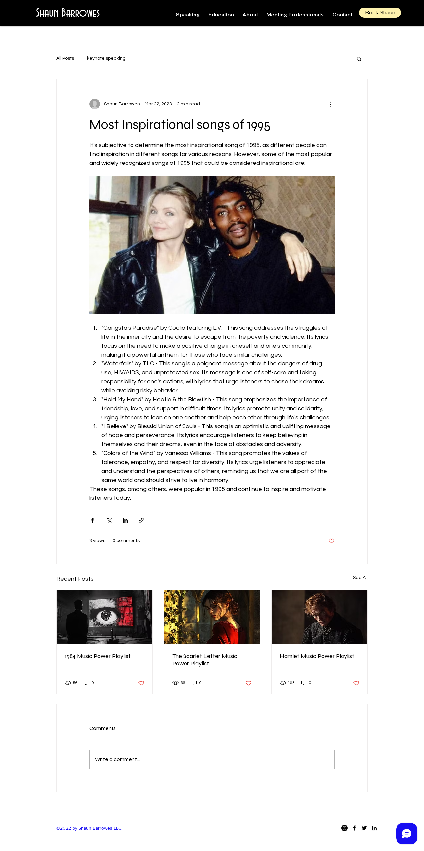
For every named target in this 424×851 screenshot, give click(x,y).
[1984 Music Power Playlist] (104, 617)
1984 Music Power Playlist (98, 656)
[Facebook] (354, 828)
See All (360, 577)
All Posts (65, 58)
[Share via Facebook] (92, 520)
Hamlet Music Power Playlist (318, 656)
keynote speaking (106, 58)
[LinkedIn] (374, 828)
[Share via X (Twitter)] (109, 520)
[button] (359, 58)
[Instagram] (344, 828)
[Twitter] (364, 828)
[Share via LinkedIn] (125, 520)
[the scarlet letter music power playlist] (212, 617)
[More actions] (331, 104)
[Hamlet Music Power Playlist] (319, 617)
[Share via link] (141, 520)
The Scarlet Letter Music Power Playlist (204, 659)
